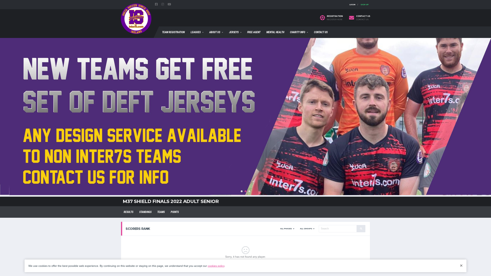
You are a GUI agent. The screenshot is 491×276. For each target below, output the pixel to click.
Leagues (196, 32)
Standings (145, 212)
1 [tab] (242, 191)
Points (175, 212)
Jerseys (234, 32)
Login (352, 4)
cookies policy (216, 265)
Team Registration (173, 32)
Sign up (365, 4)
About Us (214, 32)
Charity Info (297, 32)
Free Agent (253, 32)
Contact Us (321, 32)
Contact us (362, 19)
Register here (335, 19)
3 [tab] (249, 191)
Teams (161, 212)
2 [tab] (245, 191)
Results (128, 212)
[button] (287, 228)
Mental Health (275, 32)
